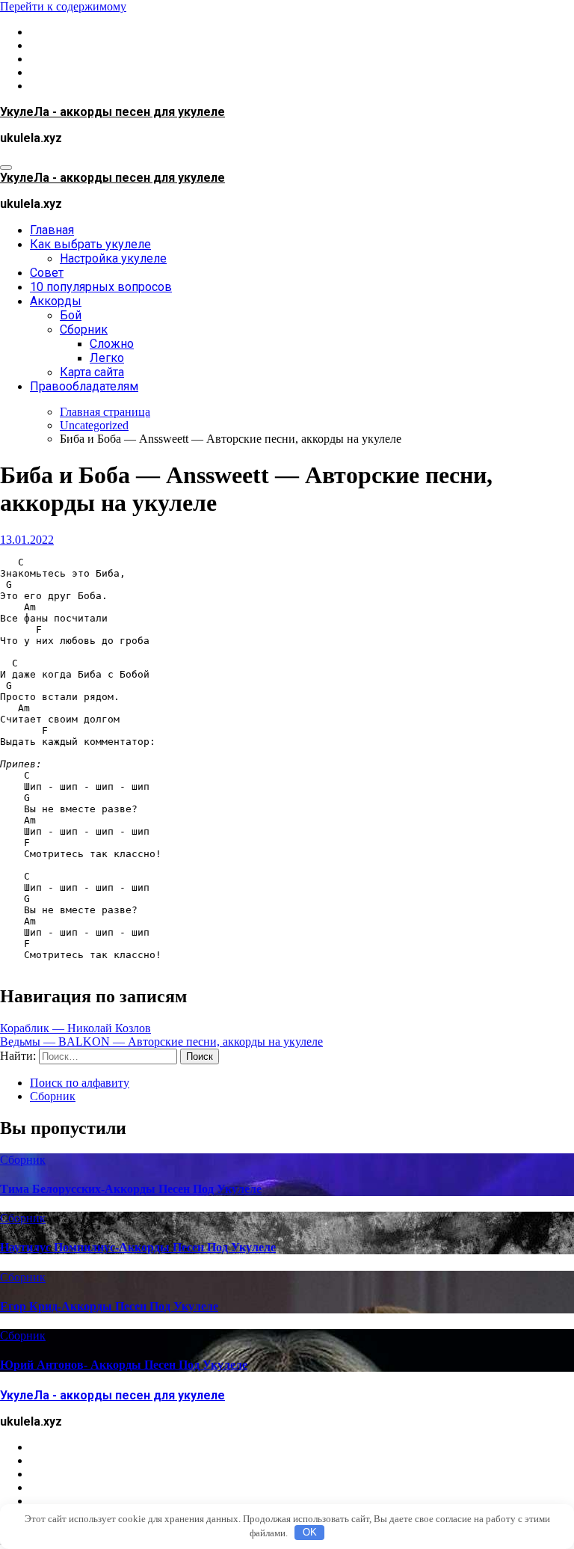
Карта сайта (92, 372)
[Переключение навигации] (6, 167)
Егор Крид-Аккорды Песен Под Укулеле (109, 1306)
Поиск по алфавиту (79, 1082)
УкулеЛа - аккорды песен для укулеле (112, 112)
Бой (70, 315)
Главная (52, 230)
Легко (107, 358)
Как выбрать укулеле (90, 244)
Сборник (84, 329)
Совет (47, 273)
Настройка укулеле (113, 258)
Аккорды (55, 301)
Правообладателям (84, 386)
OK (310, 1532)
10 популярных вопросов (101, 287)
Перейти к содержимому (63, 6)
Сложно (112, 344)
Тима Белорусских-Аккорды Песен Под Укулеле (131, 1189)
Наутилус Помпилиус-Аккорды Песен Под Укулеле (138, 1247)
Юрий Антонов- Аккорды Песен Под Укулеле (123, 1364)
